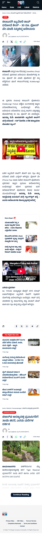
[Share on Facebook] (7, 42)
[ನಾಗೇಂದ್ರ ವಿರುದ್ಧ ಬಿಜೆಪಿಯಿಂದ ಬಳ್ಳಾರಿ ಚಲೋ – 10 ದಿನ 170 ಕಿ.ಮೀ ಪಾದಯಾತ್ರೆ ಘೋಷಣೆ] (34, 359)
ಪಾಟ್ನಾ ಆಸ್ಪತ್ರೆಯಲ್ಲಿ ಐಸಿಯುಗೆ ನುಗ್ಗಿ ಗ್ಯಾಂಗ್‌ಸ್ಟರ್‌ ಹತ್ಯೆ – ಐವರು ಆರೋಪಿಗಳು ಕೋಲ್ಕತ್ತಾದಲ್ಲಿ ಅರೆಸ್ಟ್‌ (21, 197)
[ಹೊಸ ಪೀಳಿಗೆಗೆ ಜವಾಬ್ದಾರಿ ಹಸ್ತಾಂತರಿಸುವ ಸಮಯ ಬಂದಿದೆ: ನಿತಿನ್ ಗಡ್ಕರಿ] (34, 392)
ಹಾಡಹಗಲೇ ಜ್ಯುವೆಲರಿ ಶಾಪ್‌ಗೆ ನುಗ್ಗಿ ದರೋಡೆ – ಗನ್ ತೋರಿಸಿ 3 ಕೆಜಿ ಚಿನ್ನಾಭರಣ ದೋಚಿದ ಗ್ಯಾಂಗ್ (21, 121)
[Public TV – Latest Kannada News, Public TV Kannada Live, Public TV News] (4, 514)
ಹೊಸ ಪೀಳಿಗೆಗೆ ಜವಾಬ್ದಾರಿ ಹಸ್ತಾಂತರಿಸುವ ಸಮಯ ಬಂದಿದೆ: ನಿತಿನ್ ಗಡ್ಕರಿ (14, 392)
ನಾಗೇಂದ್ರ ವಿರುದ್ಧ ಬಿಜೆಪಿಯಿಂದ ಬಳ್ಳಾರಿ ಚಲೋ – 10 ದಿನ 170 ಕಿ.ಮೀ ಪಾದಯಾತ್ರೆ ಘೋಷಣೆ (13, 360)
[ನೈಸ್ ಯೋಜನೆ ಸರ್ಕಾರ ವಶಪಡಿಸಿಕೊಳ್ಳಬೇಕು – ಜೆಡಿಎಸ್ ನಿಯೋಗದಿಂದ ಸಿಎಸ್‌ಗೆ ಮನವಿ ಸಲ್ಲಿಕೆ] (34, 374)
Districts (9, 408)
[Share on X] (12, 42)
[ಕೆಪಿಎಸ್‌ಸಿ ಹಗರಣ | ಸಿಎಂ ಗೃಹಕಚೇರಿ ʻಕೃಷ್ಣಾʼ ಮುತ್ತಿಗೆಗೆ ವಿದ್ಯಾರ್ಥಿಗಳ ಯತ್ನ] (31, 238)
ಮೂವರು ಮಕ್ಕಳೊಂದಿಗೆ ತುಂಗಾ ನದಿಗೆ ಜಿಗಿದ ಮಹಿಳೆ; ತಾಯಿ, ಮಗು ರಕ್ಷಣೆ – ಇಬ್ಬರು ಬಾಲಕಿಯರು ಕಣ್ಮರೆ (13, 344)
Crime (8, 13)
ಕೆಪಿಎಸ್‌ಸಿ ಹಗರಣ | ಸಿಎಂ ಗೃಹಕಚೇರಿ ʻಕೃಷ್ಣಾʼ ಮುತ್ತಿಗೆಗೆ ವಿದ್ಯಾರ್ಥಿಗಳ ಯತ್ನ (14, 239)
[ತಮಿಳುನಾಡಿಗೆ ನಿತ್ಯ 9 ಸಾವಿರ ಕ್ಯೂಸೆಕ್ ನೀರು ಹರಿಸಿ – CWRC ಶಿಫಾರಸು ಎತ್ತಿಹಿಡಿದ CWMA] (31, 225)
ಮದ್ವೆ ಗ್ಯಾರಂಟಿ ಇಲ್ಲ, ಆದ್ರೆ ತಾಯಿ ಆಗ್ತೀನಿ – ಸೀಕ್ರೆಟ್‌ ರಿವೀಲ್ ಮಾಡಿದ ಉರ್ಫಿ (13, 250)
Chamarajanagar (16, 408)
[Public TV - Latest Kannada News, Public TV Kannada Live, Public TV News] (21, 2)
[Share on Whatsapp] (16, 42)
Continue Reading (21, 495)
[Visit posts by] (4, 35)
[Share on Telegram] (20, 42)
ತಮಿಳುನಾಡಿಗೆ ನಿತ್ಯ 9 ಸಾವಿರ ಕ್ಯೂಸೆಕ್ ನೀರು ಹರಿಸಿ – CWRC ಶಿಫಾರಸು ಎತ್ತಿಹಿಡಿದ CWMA (13, 226)
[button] (4, 2)
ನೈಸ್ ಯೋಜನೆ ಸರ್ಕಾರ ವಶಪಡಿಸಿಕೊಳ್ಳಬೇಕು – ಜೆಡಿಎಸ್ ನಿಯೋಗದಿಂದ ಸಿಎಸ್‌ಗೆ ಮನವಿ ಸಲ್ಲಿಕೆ (14, 376)
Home (4, 13)
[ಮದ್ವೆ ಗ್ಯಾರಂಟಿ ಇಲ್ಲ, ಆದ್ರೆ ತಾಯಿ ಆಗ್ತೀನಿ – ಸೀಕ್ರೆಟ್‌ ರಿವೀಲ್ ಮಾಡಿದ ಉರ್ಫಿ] (31, 249)
